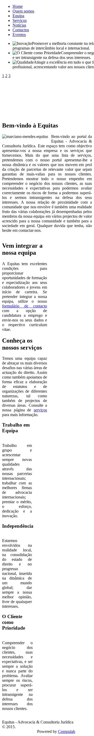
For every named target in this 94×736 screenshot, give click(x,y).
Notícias (19, 25)
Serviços (20, 20)
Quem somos (23, 11)
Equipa (18, 16)
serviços (40, 410)
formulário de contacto (24, 306)
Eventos (19, 34)
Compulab (66, 731)
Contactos (21, 30)
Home (18, 6)
